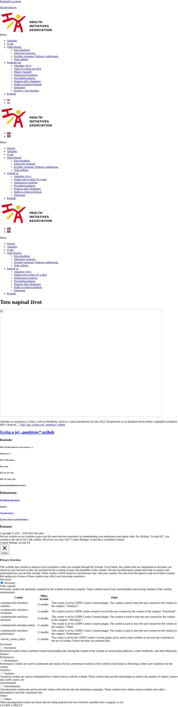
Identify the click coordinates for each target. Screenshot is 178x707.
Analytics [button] (5, 669)
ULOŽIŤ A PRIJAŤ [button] (11, 705)
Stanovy (3, 506)
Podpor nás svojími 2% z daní (30, 179)
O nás (10, 43)
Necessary (9, 582)
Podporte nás (14, 62)
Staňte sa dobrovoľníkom (28, 84)
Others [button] (3, 695)
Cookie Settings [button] (8, 542)
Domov (11, 148)
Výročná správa (7, 513)
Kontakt (11, 93)
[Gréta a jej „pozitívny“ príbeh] (81, 415)
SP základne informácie (10, 500)
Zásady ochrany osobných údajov (14, 519)
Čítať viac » (42, 424)
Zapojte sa (12, 173)
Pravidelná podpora (24, 78)
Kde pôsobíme (22, 50)
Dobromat (19, 87)
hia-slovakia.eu (8, 7)
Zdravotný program (24, 53)
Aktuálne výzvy (22, 65)
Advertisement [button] (8, 682)
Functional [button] (6, 644)
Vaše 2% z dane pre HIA (27, 68)
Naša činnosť (14, 46)
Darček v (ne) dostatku (26, 90)
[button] (89, 34)
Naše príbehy (21, 59)
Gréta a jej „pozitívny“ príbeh (27, 432)
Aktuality (12, 40)
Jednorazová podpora (25, 75)
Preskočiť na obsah (10, 1)
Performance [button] (7, 657)
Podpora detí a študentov (27, 81)
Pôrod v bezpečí (23, 71)
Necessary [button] (5, 579)
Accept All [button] (24, 542)
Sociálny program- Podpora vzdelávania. (36, 56)
